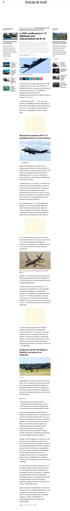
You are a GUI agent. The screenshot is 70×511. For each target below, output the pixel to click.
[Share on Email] (41, 78)
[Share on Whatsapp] (27, 78)
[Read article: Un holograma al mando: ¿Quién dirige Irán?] (56, 70)
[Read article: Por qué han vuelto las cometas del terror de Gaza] (56, 64)
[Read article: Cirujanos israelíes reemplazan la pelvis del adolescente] (6, 88)
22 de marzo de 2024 (24, 55)
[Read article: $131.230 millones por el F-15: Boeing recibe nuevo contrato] (6, 64)
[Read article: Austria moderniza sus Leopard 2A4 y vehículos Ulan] (10, 36)
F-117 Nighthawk (39, 101)
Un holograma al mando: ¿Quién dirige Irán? (63, 70)
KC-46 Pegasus (29, 97)
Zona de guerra (29, 28)
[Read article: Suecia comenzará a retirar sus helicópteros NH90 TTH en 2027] (6, 79)
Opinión (55, 38)
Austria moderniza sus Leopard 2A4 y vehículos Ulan (32, 402)
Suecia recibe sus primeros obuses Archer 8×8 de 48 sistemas (34, 406)
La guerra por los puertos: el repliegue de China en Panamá (63, 77)
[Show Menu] (3, 2)
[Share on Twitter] (24, 78)
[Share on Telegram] (31, 78)
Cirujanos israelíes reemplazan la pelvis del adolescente (13, 89)
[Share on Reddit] (34, 78)
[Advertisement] (35, 15)
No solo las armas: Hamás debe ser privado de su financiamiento (63, 85)
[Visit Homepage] (36, 2)
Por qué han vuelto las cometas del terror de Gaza (63, 64)
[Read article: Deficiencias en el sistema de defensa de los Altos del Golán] (60, 36)
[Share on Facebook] (20, 78)
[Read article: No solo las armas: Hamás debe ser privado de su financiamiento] (56, 84)
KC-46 (34, 505)
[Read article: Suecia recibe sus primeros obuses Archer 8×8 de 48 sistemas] (6, 72)
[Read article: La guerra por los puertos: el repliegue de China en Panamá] (56, 77)
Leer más (6, 58)
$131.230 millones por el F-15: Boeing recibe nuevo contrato (33, 404)
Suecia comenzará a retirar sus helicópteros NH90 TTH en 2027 (34, 408)
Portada (21, 28)
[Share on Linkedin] (37, 78)
